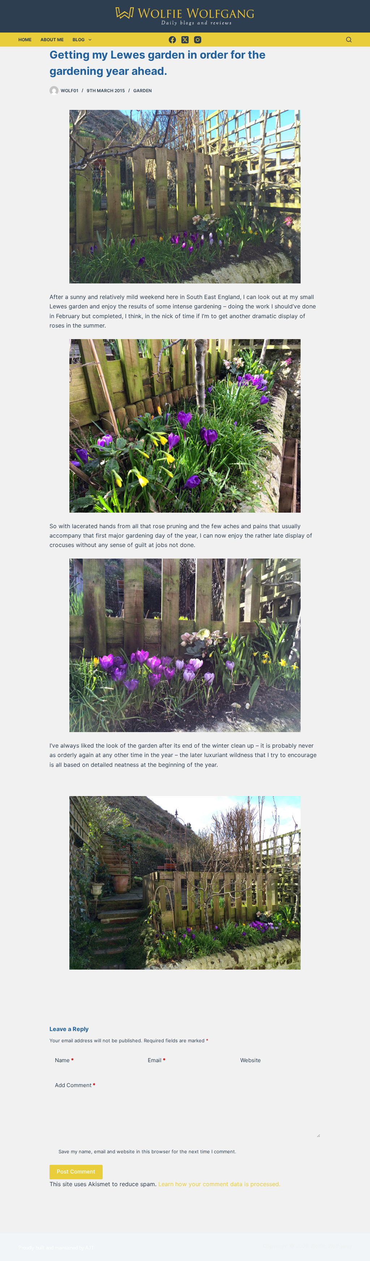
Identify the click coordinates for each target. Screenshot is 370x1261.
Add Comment (75, 1085)
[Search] (349, 39)
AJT (89, 1248)
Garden (142, 90)
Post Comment (76, 1171)
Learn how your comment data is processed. (219, 1184)
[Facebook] (172, 39)
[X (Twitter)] (185, 39)
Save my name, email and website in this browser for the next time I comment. (147, 1151)
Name (64, 1060)
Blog (79, 39)
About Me (52, 39)
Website (250, 1060)
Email (156, 1060)
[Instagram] (197, 39)
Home (24, 39)
